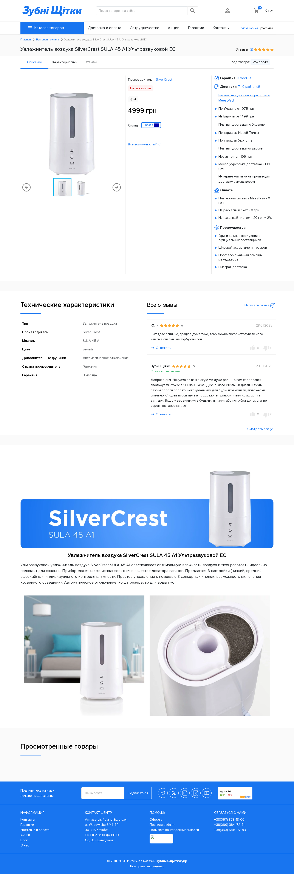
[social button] (162, 793)
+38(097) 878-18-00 (229, 819)
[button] (118, 126)
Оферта (156, 819)
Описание (34, 62)
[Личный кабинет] (227, 10)
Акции (25, 835)
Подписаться (138, 793)
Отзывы (91, 62)
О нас (24, 845)
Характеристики (64, 62)
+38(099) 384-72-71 (229, 825)
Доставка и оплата (35, 830)
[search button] (192, 10)
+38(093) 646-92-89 (230, 830)
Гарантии (27, 825)
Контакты (27, 819)
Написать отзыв (257, 305)
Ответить (163, 348)
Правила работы (162, 825)
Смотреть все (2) (260, 429)
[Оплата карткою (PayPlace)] (161, 838)
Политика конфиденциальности (174, 830)
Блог (24, 840)
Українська (249, 28)
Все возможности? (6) (144, 144)
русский (266, 28)
